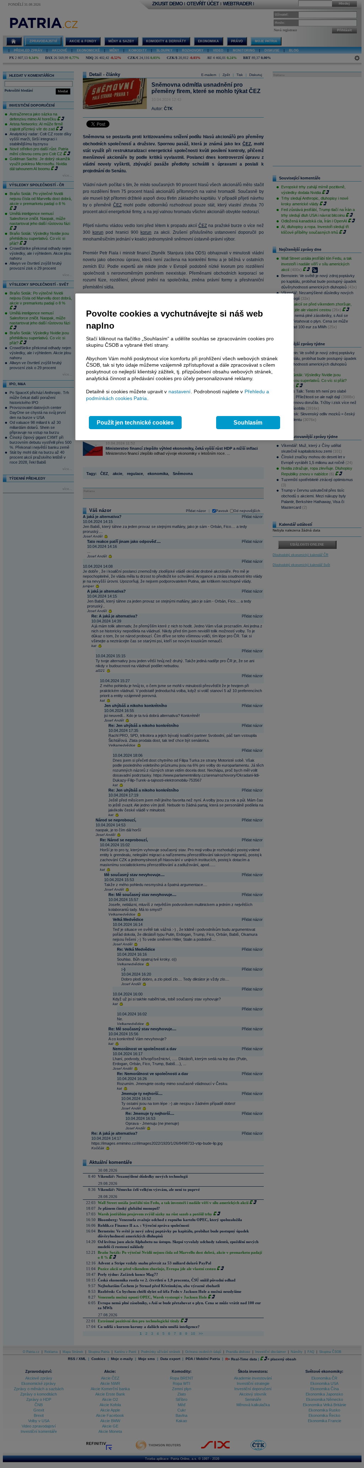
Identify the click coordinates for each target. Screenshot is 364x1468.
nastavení (179, 391)
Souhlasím (248, 423)
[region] (184, 366)
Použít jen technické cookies (135, 423)
